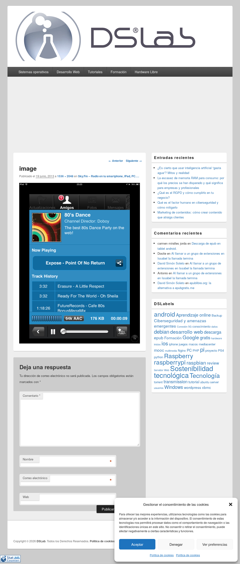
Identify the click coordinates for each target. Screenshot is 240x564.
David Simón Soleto (171, 263)
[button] (230, 504)
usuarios (158, 388)
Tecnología (205, 375)
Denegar (176, 544)
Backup (217, 315)
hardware (216, 338)
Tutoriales (95, 71)
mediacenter (207, 344)
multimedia (171, 350)
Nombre (28, 459)
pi (202, 349)
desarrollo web (186, 331)
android (164, 313)
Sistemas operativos (34, 71)
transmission (176, 381)
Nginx (182, 350)
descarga (212, 332)
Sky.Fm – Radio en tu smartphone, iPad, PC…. (108, 176)
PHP (196, 350)
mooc (159, 350)
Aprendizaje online (193, 315)
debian (161, 331)
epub (158, 337)
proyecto (211, 350)
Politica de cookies (162, 555)
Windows (173, 386)
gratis (205, 337)
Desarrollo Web (68, 71)
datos (214, 326)
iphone (173, 344)
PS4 (221, 350)
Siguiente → (134, 161)
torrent (158, 382)
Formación (119, 71)
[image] (79, 342)
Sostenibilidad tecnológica (183, 371)
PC (189, 350)
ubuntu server (209, 382)
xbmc (206, 387)
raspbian (196, 362)
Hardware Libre (146, 71)
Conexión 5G (184, 326)
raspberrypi (170, 362)
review (213, 363)
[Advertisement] (120, 112)
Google (191, 337)
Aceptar (137, 544)
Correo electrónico (35, 478)
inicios (157, 344)
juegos (183, 344)
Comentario (31, 395)
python (158, 357)
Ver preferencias (214, 544)
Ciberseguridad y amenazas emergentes (180, 323)
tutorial (193, 381)
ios (164, 343)
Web (26, 497)
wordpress (192, 387)
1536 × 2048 (65, 176)
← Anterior (116, 161)
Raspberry (178, 355)
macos (193, 344)
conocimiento (201, 326)
